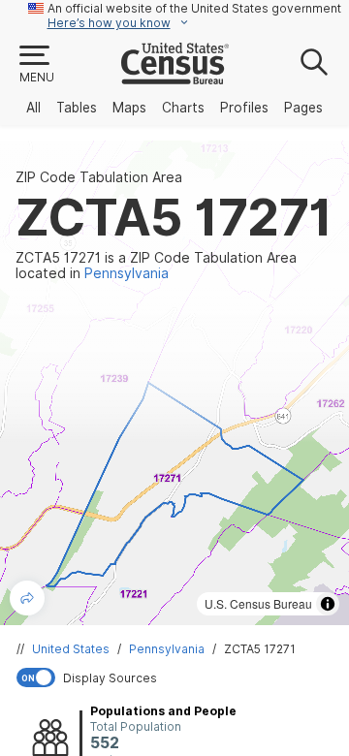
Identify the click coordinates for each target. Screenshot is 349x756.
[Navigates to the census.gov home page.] (175, 76)
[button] (35, 65)
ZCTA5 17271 (260, 649)
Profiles (244, 107)
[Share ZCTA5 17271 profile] (27, 598)
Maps (129, 107)
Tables (76, 107)
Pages (303, 107)
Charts (183, 107)
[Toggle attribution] (327, 603)
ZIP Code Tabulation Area (99, 177)
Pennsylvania (167, 649)
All (33, 107)
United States (71, 649)
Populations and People (163, 711)
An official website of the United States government (194, 8)
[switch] (178, 677)
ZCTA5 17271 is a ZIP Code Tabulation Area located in (156, 265)
